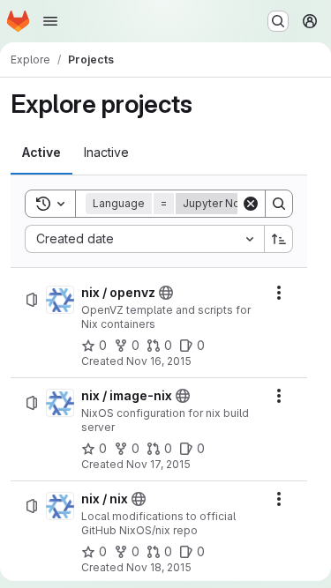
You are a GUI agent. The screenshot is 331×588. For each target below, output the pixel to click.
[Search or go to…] (278, 21)
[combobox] (144, 239)
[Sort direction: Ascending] (279, 239)
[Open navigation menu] (50, 21)
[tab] (41, 152)
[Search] (279, 204)
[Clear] (250, 203)
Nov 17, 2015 (158, 464)
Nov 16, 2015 (159, 361)
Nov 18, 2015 (159, 567)
